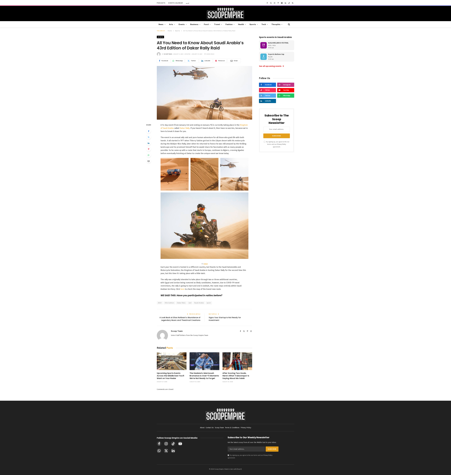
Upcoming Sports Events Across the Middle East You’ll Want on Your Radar (170, 376)
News (161, 24)
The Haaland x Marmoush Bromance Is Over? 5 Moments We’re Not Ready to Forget (204, 376)
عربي (187, 3)
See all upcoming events (271, 66)
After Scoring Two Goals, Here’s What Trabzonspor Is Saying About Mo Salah (235, 376)
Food (206, 24)
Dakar (206, 264)
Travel (217, 24)
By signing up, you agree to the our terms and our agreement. (277, 144)
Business (194, 24)
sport (209, 303)
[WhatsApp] (148, 155)
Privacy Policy (281, 144)
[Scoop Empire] (225, 13)
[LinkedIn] (148, 143)
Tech (263, 24)
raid (190, 303)
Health (241, 24)
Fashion (229, 24)
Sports (252, 24)
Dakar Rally (184, 128)
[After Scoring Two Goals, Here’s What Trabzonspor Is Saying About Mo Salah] (237, 361)
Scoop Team (168, 54)
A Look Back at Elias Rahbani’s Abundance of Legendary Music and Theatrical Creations (179, 318)
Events (182, 24)
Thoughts (275, 24)
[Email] (148, 161)
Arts (171, 24)
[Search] (289, 24)
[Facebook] (148, 131)
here (182, 289)
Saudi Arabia (199, 303)
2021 (160, 303)
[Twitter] (148, 137)
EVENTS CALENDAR (175, 3)
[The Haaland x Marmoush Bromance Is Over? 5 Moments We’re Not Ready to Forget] (204, 361)
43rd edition (169, 303)
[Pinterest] (148, 149)
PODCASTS (161, 3)
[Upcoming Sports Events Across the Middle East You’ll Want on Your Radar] (172, 361)
